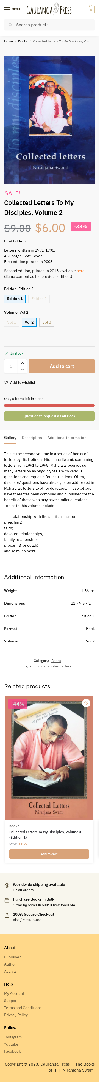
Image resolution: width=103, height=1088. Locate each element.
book (38, 666)
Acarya (10, 971)
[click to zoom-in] (49, 120)
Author (10, 964)
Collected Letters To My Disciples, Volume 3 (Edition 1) (45, 835)
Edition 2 (39, 298)
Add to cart (62, 366)
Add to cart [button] (49, 854)
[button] (90, 9)
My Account (14, 993)
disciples (51, 666)
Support (11, 1000)
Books (22, 41)
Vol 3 (46, 322)
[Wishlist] (86, 703)
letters (65, 666)
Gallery (10, 437)
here (81, 270)
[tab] (10, 437)
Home (8, 41)
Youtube (11, 1044)
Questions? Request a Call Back (49, 416)
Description (32, 437)
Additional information (67, 437)
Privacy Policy (16, 1014)
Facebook (12, 1051)
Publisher (12, 957)
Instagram (13, 1037)
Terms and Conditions (23, 1007)
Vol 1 (11, 322)
